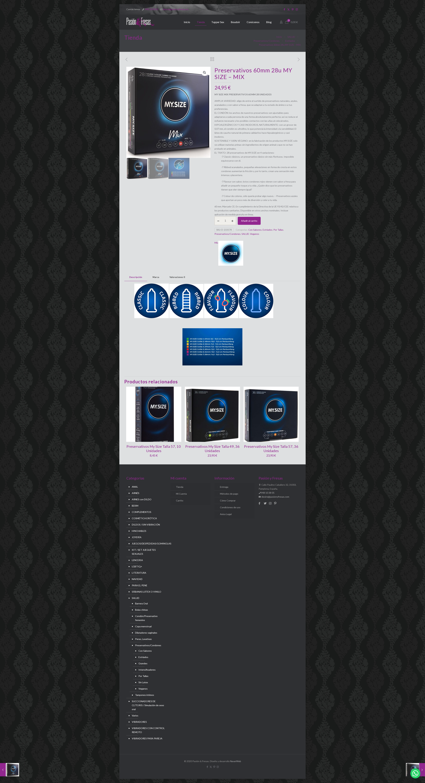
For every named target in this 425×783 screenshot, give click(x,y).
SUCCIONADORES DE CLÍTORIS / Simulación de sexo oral (148, 705)
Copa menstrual (143, 626)
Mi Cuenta (181, 493)
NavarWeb (235, 761)
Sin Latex (143, 682)
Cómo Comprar (228, 500)
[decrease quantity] (218, 220)
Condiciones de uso (230, 507)
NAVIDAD (137, 579)
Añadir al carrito (249, 220)
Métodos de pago (229, 493)
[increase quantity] (232, 220)
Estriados (290, 40)
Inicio (279, 36)
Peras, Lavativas (143, 639)
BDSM (135, 505)
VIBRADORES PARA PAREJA (147, 738)
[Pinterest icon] (292, 9)
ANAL (135, 486)
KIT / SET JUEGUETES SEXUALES (144, 551)
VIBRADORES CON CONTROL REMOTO (148, 730)
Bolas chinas (141, 609)
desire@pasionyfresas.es (176, 9)
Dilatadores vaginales (146, 632)
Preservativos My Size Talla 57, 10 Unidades (154, 448)
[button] (204, 72)
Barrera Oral (141, 603)
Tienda (179, 486)
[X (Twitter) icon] (288, 9)
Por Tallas (278, 229)
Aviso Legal (226, 514)
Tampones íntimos (144, 695)
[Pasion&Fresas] (140, 22)
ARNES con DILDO (141, 499)
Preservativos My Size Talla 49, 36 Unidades (212, 448)
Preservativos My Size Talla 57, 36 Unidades (271, 448)
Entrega (224, 486)
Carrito (179, 500)
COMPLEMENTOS (141, 512)
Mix (216, 242)
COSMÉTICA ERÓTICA (144, 518)
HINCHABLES (139, 530)
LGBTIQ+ (137, 566)
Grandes (142, 663)
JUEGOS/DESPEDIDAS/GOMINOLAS (148, 543)
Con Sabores (255, 229)
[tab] (135, 277)
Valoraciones (177, 277)
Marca (156, 277)
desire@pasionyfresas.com (275, 496)
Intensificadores (147, 669)
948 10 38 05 (151, 9)
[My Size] (230, 254)
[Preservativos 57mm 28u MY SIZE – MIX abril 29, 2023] (9, 769)
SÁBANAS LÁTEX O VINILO (146, 591)
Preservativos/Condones (267, 40)
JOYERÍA (136, 537)
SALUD (291, 36)
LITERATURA (139, 572)
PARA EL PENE (139, 585)
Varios (135, 715)
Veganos (254, 233)
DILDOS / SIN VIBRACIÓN (146, 524)
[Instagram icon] (297, 9)
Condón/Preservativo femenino (146, 618)
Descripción (135, 277)
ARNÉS (135, 493)
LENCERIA (137, 560)
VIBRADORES (139, 721)
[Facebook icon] (284, 9)
